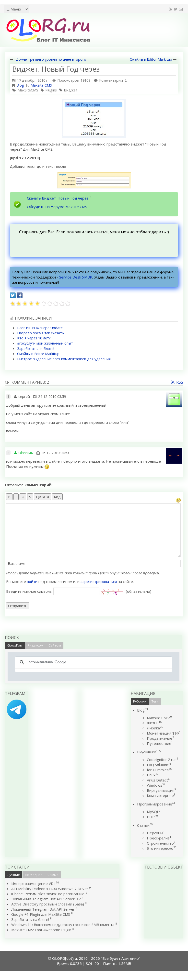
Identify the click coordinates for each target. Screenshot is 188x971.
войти (32, 581)
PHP (152, 816)
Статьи (145, 825)
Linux (152, 774)
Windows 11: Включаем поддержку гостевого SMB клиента (62, 924)
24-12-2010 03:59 (52, 396)
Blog (20, 85)
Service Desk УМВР (75, 277)
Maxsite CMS (41, 85)
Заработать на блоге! (35, 348)
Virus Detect (158, 780)
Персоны (155, 832)
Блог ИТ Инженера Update (40, 327)
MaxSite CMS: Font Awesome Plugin (41, 929)
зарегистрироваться (99, 581)
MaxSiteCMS (28, 90)
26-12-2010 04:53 (55, 452)
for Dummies (159, 769)
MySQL (153, 811)
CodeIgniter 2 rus (162, 759)
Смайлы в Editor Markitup (151, 59)
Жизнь (154, 722)
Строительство (161, 843)
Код (57, 496)
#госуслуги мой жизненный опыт (45, 343)
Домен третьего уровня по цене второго (51, 59)
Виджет (71, 90)
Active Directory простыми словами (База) (47, 904)
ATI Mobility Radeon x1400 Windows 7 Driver (49, 888)
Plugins (51, 90)
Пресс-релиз (159, 838)
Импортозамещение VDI (33, 883)
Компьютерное (161, 795)
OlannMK (25, 452)
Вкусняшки (149, 751)
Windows (156, 785)
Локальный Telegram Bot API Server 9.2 (46, 898)
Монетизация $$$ (163, 733)
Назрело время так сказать (40, 333)
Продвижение (160, 738)
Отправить (17, 605)
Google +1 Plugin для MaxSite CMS (40, 914)
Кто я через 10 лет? (34, 338)
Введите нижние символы (29, 591)
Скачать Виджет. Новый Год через (58, 198)
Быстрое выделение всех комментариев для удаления (64, 359)
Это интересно (161, 848)
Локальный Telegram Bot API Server (43, 909)
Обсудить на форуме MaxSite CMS (57, 206)
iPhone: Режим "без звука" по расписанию (48, 893)
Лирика (155, 727)
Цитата (42, 496)
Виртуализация (161, 790)
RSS (179, 382)
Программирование (156, 804)
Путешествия (160, 743)
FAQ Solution (159, 764)
